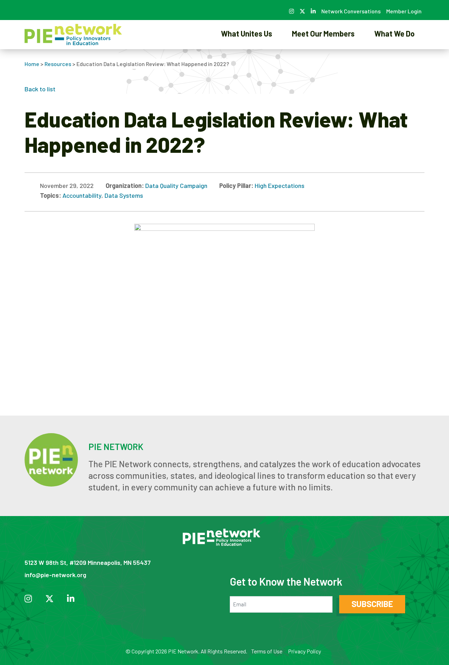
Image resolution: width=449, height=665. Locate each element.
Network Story (246, 57)
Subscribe (372, 604)
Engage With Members (323, 57)
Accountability (81, 195)
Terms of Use (266, 651)
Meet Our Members (323, 33)
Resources (58, 63)
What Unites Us (246, 33)
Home (32, 63)
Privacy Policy (304, 651)
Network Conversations (351, 11)
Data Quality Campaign (176, 185)
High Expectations (279, 185)
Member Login (404, 11)
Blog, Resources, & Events (394, 57)
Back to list (40, 89)
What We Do (394, 33)
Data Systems (124, 195)
